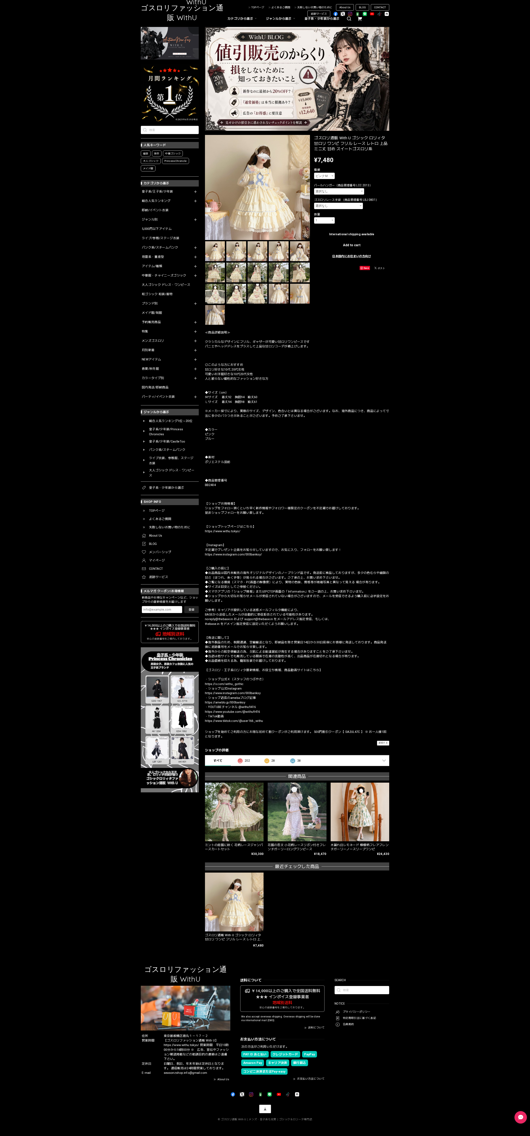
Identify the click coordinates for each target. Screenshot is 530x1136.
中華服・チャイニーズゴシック (164, 275)
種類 (317, 169)
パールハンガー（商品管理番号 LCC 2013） (343, 185)
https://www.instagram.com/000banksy (233, 693)
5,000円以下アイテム (157, 229)
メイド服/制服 (152, 313)
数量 (317, 214)
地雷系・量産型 (153, 257)
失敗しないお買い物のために (314, 7)
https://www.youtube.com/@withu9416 (232, 712)
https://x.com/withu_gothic (224, 684)
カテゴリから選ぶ (240, 19)
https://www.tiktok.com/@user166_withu (234, 721)
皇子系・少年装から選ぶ (322, 19)
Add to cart (351, 245)
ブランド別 (150, 303)
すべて (217, 760)
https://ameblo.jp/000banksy (225, 702)
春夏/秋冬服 (150, 369)
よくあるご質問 (280, 7)
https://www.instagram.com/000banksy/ (233, 554)
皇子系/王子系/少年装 (157, 191)
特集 (145, 331)
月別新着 (148, 350)
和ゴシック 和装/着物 (157, 294)
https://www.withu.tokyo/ (222, 531)
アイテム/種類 (152, 266)
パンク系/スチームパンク (160, 247)
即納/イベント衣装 (155, 210)
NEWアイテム (151, 359)
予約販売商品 (151, 322)
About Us (345, 7)
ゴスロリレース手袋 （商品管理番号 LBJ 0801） (346, 199)
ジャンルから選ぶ (279, 19)
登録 (191, 609)
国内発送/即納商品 (155, 387)
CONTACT (380, 7)
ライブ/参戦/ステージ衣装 (160, 238)
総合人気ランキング (156, 201)
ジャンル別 (150, 219)
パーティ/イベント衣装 (158, 397)
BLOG (362, 7)
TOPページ (257, 7)
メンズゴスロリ (153, 341)
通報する (383, 743)
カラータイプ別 (153, 378)
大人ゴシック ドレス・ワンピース (166, 285)
